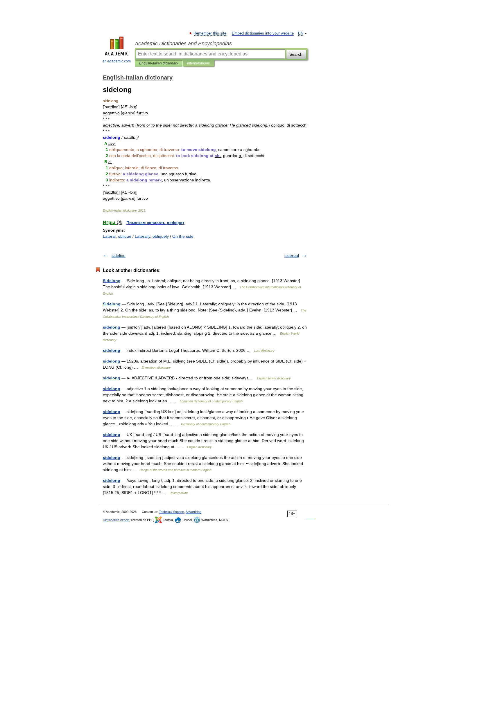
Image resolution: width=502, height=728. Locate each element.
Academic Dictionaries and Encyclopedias (183, 43)
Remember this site (210, 33)
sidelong (111, 327)
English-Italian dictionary (158, 63)
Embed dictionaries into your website (263, 33)
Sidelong (112, 280)
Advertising (193, 511)
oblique (124, 236)
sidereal (291, 255)
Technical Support (171, 511)
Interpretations (198, 63)
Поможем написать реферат (155, 222)
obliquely (161, 236)
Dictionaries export (116, 520)
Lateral (109, 236)
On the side (182, 236)
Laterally (142, 236)
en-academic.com (117, 61)
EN (300, 33)
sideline (119, 255)
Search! (296, 54)
